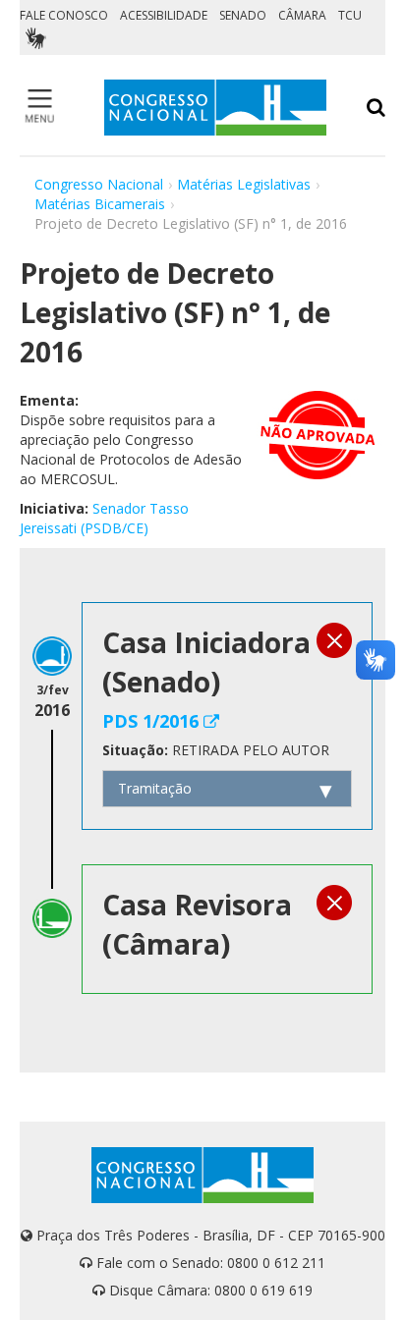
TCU (350, 15)
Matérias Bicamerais (99, 203)
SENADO (242, 15)
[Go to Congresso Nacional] (215, 108)
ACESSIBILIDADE (163, 15)
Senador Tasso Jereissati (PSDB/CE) (104, 518)
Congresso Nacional (98, 184)
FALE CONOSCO (64, 15)
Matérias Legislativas (244, 184)
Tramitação (155, 788)
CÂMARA (302, 15)
